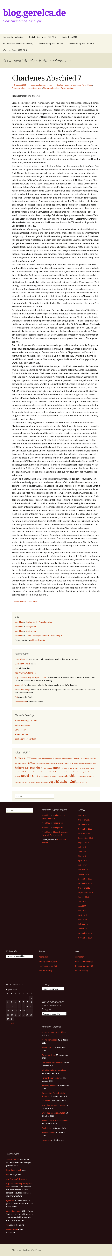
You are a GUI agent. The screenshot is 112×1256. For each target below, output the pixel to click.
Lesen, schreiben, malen (41, 85)
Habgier (68, 763)
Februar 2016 (84, 869)
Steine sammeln (89, 776)
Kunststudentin (74, 772)
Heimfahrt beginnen (89, 763)
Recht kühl (46, 1128)
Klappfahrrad (45, 772)
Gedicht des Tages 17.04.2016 (42, 37)
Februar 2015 (84, 924)
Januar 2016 (83, 874)
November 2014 (85, 937)
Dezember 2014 (85, 933)
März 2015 (82, 919)
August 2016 (83, 842)
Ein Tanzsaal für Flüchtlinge (80, 759)
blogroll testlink (22, 659)
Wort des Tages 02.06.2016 (51, 43)
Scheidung (60, 776)
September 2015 (85, 892)
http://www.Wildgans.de (25, 672)
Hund (57, 768)
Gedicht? (46, 1100)
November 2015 (85, 883)
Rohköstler (53, 776)
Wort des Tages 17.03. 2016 (81, 43)
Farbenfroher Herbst (51, 1078)
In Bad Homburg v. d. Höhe (26, 720)
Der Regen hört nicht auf (25, 738)
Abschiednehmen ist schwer (54, 1070)
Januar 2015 (83, 928)
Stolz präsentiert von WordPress (26, 1250)
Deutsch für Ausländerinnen (69, 85)
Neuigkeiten (31, 626)
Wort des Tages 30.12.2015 (15, 50)
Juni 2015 (82, 906)
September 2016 (85, 838)
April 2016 (82, 860)
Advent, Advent (21, 734)
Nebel (25, 776)
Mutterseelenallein (51, 88)
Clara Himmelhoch (22, 663)
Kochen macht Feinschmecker (39, 622)
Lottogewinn (83, 772)
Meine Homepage (22, 689)
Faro (30, 763)
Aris (45, 759)
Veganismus (29, 782)
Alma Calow (23, 758)
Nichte (33, 776)
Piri (16, 697)
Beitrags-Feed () (48, 961)
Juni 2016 (82, 851)
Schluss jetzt (20, 729)
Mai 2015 (82, 910)
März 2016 (82, 865)
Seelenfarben (21, 701)
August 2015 (83, 897)
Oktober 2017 (84, 819)
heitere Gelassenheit (28, 768)
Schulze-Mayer (79, 776)
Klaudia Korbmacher (56, 772)
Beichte (49, 759)
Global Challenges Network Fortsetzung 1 (44, 635)
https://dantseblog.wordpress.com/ (31, 677)
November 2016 (85, 829)
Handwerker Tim (77, 763)
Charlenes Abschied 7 (46, 78)
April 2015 (82, 915)
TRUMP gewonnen (50, 1085)
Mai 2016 (82, 856)
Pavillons (46, 776)
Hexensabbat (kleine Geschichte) (18, 43)
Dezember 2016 (85, 824)
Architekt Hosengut (37, 759)
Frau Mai (44, 763)
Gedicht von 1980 (69, 37)
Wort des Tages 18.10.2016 (53, 1113)
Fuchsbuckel (62, 763)
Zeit (73, 781)
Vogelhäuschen (59, 782)
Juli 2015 (82, 901)
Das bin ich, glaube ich (13, 37)
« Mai (12, 1023)
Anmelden (43, 956)
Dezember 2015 (85, 878)
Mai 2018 (82, 815)
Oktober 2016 (84, 833)
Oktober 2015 (84, 888)
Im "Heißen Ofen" (73, 768)
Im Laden (82, 768)
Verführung (36, 782)
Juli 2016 (82, 847)
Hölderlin (64, 768)
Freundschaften (19, 88)
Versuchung (44, 782)
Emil (16, 668)
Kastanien (46, 1140)
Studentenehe (19, 782)
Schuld (69, 776)
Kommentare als (48, 966)
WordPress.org (45, 970)
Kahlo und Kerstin (37, 640)
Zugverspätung (67, 88)
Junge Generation (34, 88)
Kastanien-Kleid (49, 1132)
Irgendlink (19, 685)
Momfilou (19, 622)
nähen (40, 776)
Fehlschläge (87, 85)
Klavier (66, 772)
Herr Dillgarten (47, 768)
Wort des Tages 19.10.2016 (53, 1105)
